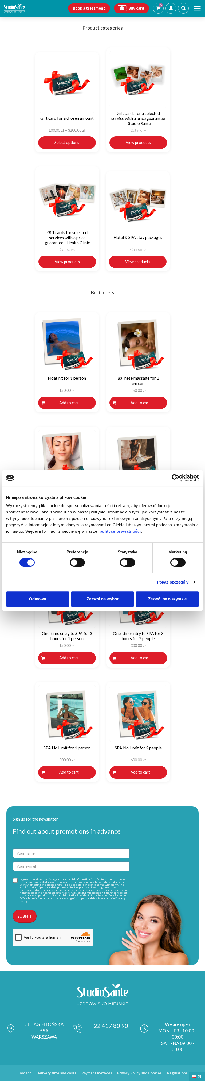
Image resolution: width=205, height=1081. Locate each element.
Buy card (136, 8)
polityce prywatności (120, 531)
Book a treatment (89, 8)
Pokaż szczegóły (173, 582)
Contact (24, 1073)
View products (138, 142)
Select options (66, 142)
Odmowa (37, 599)
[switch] (77, 562)
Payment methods (97, 1073)
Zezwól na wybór (103, 599)
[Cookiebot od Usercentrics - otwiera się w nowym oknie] (175, 478)
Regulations (177, 1073)
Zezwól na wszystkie (167, 599)
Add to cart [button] (69, 402)
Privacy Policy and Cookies (139, 1073)
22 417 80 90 (111, 1025)
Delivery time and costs (56, 1073)
